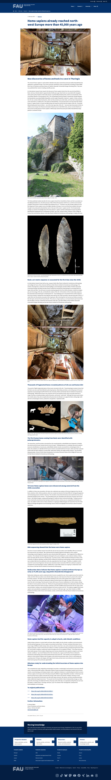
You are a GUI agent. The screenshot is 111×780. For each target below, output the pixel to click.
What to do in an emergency (66, 767)
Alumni (80, 753)
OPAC (15, 760)
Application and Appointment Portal (43, 755)
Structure (98, 1)
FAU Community (82, 760)
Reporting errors (94, 767)
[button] (23, 742)
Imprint (74, 767)
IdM (58, 760)
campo (15, 758)
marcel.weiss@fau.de (33, 710)
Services (92, 1)
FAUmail (15, 753)
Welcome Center (39, 758)
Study (72, 6)
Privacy (78, 767)
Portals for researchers (41, 749)
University (87, 6)
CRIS (37, 753)
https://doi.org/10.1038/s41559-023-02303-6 (42, 697)
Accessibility (83, 767)
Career (80, 758)
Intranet (59, 755)
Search (104, 1)
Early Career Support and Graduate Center (45, 760)
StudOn (15, 755)
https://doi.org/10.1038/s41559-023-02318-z (42, 694)
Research (80, 6)
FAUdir (58, 753)
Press (80, 755)
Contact (57, 767)
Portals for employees (62, 749)
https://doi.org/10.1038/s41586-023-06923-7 (42, 691)
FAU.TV (58, 758)
